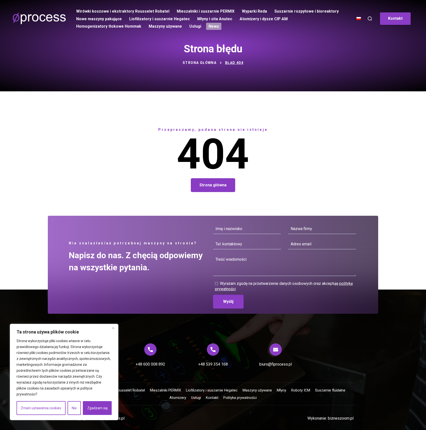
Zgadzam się (97, 408)
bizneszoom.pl (341, 418)
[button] (369, 18)
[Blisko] (113, 328)
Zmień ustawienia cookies (41, 408)
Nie (74, 408)
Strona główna (199, 63)
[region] (64, 372)
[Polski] (359, 20)
